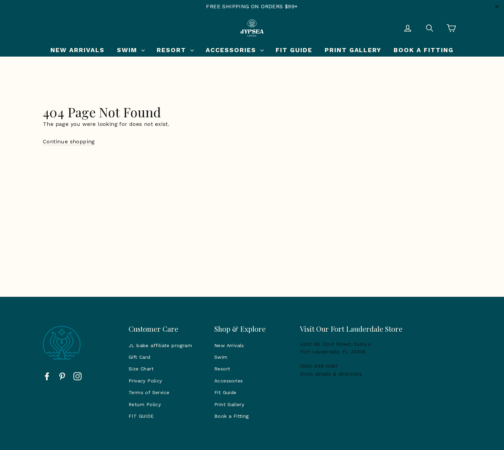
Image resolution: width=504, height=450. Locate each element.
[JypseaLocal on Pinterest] (62, 375)
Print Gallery (353, 50)
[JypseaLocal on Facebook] (47, 375)
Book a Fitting (424, 50)
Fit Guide (294, 50)
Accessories (232, 50)
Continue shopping (69, 141)
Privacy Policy (145, 380)
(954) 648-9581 (318, 366)
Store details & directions (331, 374)
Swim (128, 50)
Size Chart (141, 368)
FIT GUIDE (141, 416)
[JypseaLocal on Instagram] (77, 375)
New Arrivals (77, 50)
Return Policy (145, 404)
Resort (173, 50)
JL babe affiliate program (160, 345)
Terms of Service (149, 392)
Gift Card (140, 357)
